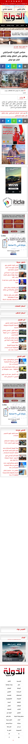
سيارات (19, 723)
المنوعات (19, 699)
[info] (9, 1)
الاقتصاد (9, 695)
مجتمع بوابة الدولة (19, 716)
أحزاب (19, 720)
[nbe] (14, 41)
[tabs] (6, 1)
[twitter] (19, 1)
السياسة (19, 692)
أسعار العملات (20, 306)
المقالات (19, 706)
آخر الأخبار (21, 319)
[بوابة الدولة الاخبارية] (14, 652)
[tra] (14, 414)
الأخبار (22, 25)
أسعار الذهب (20, 312)
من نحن (19, 727)
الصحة (9, 702)
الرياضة (3, 25)
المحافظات (18, 695)
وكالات (21, 97)
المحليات (9, 709)
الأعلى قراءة (20, 430)
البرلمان (9, 688)
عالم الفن (8, 716)
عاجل (17, 25)
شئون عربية (22, 47)
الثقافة (19, 702)
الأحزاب (19, 709)
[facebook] (21, 1)
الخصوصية (18, 730)
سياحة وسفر (9, 723)
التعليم (19, 713)
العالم (9, 706)
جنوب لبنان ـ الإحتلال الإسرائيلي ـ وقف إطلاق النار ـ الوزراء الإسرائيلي (14, 114)
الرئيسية (19, 681)
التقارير (9, 692)
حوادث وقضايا (10, 25)
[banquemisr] (14, 33)
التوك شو (9, 713)
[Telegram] (19, 66)
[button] (2, 651)
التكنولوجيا (9, 699)
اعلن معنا (9, 727)
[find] (11, 1)
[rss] (14, 1)
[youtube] (16, 1)
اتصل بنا (9, 730)
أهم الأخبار (21, 356)
